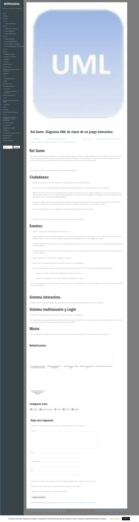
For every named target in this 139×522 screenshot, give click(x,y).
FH (5, 76)
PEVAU (5, 51)
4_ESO (5, 49)
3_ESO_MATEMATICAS (10, 41)
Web (32, 470)
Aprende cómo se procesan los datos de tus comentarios (77, 502)
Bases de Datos (7, 135)
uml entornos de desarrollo (67, 142)
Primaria (5, 18)
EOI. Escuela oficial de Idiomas (11, 133)
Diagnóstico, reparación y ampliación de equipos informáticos (10, 118)
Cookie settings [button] (114, 519)
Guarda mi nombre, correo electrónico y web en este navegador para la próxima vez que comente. (64, 481)
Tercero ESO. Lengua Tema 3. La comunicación (110, 510)
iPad (4, 107)
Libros (5, 114)
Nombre (33, 452)
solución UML (53, 142)
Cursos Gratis (7, 125)
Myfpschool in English (9, 128)
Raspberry (6, 130)
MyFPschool (12, 4)
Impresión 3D (6, 67)
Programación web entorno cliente (10, 101)
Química (6, 62)
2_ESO (5, 26)
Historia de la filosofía (10, 56)
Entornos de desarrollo (9, 95)
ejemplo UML (109, 139)
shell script (7, 89)
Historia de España (9, 54)
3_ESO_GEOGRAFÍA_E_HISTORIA (14, 46)
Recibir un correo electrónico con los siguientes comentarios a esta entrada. (56, 486)
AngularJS (7, 104)
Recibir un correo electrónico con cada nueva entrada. (49, 491)
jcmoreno (89, 139)
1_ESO (5, 21)
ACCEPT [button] (126, 519)
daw (104, 139)
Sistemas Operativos (8, 86)
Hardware (6, 73)
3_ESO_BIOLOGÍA (9, 39)
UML (5, 98)
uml (59, 142)
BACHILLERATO (7, 64)
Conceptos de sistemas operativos (10, 92)
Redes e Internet (7, 83)
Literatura (6, 59)
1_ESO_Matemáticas (10, 23)
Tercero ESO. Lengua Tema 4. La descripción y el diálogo (46, 510)
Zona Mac (6, 109)
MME (5, 81)
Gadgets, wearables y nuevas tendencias (11, 70)
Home (4, 13)
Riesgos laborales (8, 140)
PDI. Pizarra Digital (8, 123)
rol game (46, 142)
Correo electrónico (35, 461)
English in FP (6, 138)
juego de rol (40, 142)
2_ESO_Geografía (9, 31)
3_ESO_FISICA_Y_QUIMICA (12, 44)
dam (101, 139)
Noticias (5, 16)
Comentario (34, 431)
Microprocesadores (9, 78)
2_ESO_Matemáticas (10, 34)
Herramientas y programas (10, 112)
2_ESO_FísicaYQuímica (10, 29)
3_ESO (5, 36)
